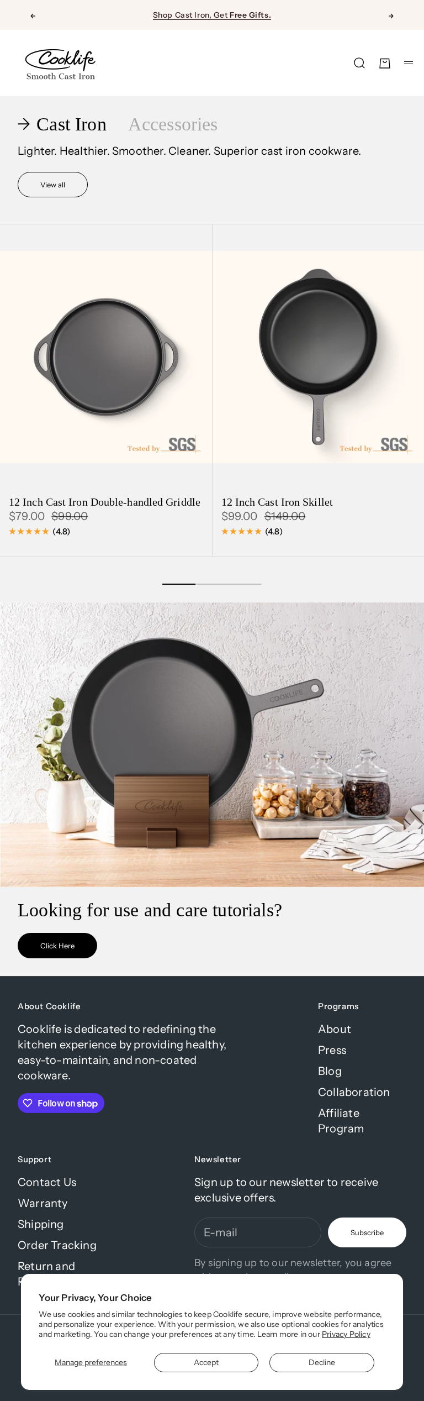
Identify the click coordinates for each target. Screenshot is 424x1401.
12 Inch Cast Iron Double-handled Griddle (104, 503)
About (334, 1029)
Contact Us (47, 1182)
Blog (330, 1071)
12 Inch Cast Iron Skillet (277, 503)
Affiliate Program (341, 1120)
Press (332, 1050)
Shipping (41, 1224)
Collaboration (354, 1092)
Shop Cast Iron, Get (212, 15)
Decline (322, 1362)
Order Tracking (57, 1245)
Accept (206, 1362)
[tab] (64, 124)
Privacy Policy (346, 1334)
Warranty (43, 1203)
